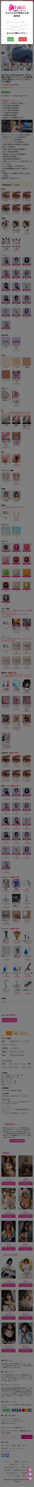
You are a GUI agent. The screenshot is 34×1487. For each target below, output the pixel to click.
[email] (30, 1474)
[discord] (30, 1478)
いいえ (22, 39)
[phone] (30, 1469)
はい (10, 39)
